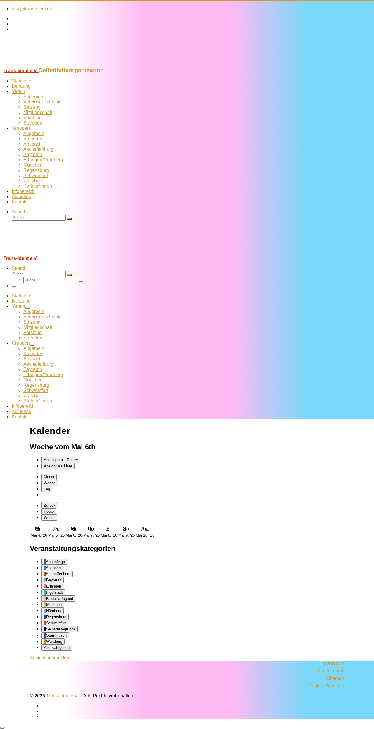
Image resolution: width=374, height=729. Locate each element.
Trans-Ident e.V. (62, 695)
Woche (50, 483)
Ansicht (50, 657)
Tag (47, 489)
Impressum (332, 663)
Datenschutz (331, 670)
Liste (58, 466)
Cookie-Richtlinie (326, 685)
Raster (61, 460)
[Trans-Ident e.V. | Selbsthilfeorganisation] (36, 64)
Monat (49, 477)
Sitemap (335, 678)
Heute (49, 511)
